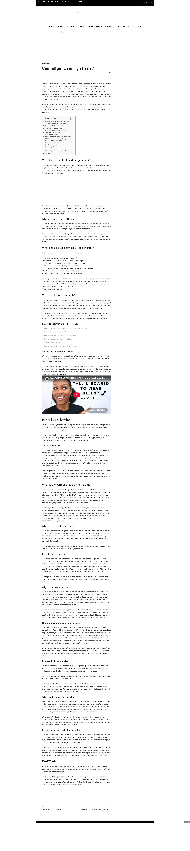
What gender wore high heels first (57, 149)
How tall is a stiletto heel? (53, 132)
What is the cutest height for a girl (57, 139)
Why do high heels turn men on (56, 143)
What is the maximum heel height (56, 123)
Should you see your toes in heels (56, 130)
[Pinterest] (53, 77)
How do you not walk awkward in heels (59, 145)
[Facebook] (44, 77)
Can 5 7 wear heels (52, 134)
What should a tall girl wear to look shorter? (58, 126)
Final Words (48, 153)
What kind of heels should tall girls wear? (57, 121)
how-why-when (51, 32)
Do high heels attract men (55, 140)
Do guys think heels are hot (55, 147)
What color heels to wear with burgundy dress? (95, 810)
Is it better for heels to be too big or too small (60, 151)
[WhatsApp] (58, 77)
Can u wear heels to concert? (52, 810)
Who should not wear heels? (54, 128)
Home (44, 32)
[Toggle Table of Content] (71, 118)
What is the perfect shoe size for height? (58, 136)
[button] (147, 3)
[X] (49, 77)
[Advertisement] (95, 48)
